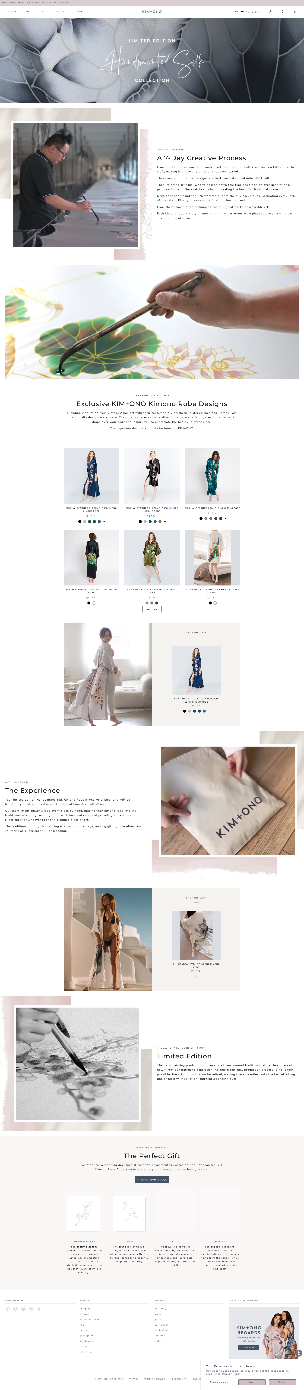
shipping (85, 1308)
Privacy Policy (231, 1373)
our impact (161, 1324)
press (158, 1314)
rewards (160, 1335)
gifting (84, 1346)
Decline (282, 1382)
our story (160, 1308)
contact (85, 1330)
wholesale (86, 1341)
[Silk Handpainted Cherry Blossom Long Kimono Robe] (91, 476)
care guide (87, 1335)
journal (159, 1319)
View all (152, 609)
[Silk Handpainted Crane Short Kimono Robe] (152, 557)
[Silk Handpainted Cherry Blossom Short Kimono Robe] (152, 476)
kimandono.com (107, 1379)
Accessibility (179, 1379)
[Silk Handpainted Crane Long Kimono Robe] (212, 476)
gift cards (86, 1352)
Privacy (133, 1379)
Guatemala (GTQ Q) (245, 11)
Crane (129, 1241)
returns (84, 1314)
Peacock (220, 1241)
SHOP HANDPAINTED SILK (152, 1180)
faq (82, 1324)
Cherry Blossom (84, 1241)
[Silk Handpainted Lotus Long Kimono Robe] (196, 935)
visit (157, 1341)
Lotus (175, 1241)
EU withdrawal (89, 1319)
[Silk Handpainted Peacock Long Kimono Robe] (91, 557)
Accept (252, 1382)
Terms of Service (154, 1379)
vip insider (161, 1330)
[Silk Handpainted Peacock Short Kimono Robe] (212, 557)
